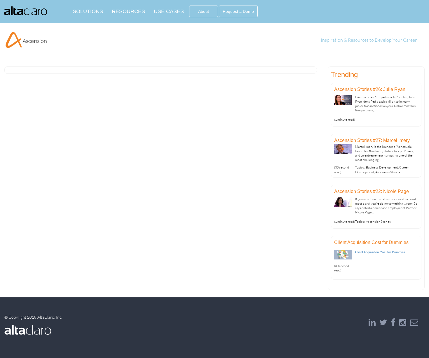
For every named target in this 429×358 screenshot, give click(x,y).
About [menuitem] (203, 11)
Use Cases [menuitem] (169, 11)
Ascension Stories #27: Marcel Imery (372, 140)
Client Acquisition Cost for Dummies (371, 242)
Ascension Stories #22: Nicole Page (371, 191)
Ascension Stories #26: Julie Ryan (369, 89)
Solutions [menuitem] (88, 11)
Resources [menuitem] (128, 11)
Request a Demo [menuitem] (238, 11)
